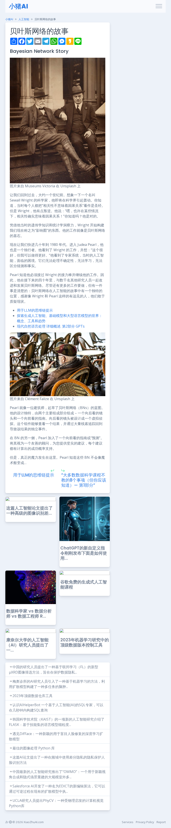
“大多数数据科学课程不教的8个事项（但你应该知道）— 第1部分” (83, 480)
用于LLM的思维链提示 (35, 310)
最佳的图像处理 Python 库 (33, 748)
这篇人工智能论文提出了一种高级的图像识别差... (29, 510)
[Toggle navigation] (159, 6)
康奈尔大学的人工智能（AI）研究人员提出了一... (27, 645)
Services (127, 822)
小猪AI (18, 6)
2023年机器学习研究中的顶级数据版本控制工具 (84, 642)
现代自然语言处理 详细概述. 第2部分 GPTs (51, 326)
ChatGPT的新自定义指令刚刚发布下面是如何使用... (83, 553)
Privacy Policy (145, 822)
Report (161, 822)
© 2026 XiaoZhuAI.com (28, 822)
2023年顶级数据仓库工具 (32, 695)
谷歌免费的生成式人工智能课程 (83, 584)
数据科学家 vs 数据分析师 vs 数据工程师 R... (29, 613)
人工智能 (23, 19)
